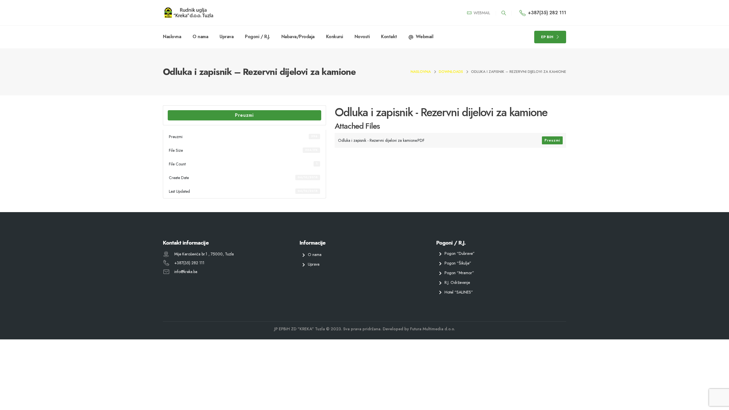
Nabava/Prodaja (298, 36)
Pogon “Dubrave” (460, 253)
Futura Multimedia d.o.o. (432, 329)
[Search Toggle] (503, 13)
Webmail (424, 36)
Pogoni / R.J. (257, 36)
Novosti (362, 36)
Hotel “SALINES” (459, 292)
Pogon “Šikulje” (458, 263)
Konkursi (334, 36)
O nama (200, 36)
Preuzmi (244, 115)
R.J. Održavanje (457, 282)
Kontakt (389, 36)
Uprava (227, 36)
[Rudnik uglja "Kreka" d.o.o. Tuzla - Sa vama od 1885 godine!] (188, 13)
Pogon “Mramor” (459, 273)
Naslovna (172, 36)
